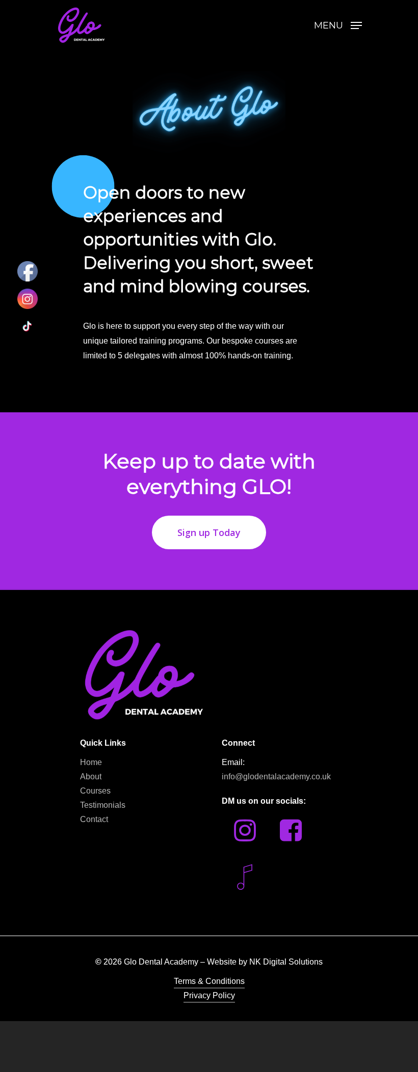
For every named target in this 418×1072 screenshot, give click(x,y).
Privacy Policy (209, 995)
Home (91, 762)
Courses (95, 790)
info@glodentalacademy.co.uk (276, 776)
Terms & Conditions (209, 981)
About (90, 776)
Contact (94, 819)
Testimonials (102, 805)
